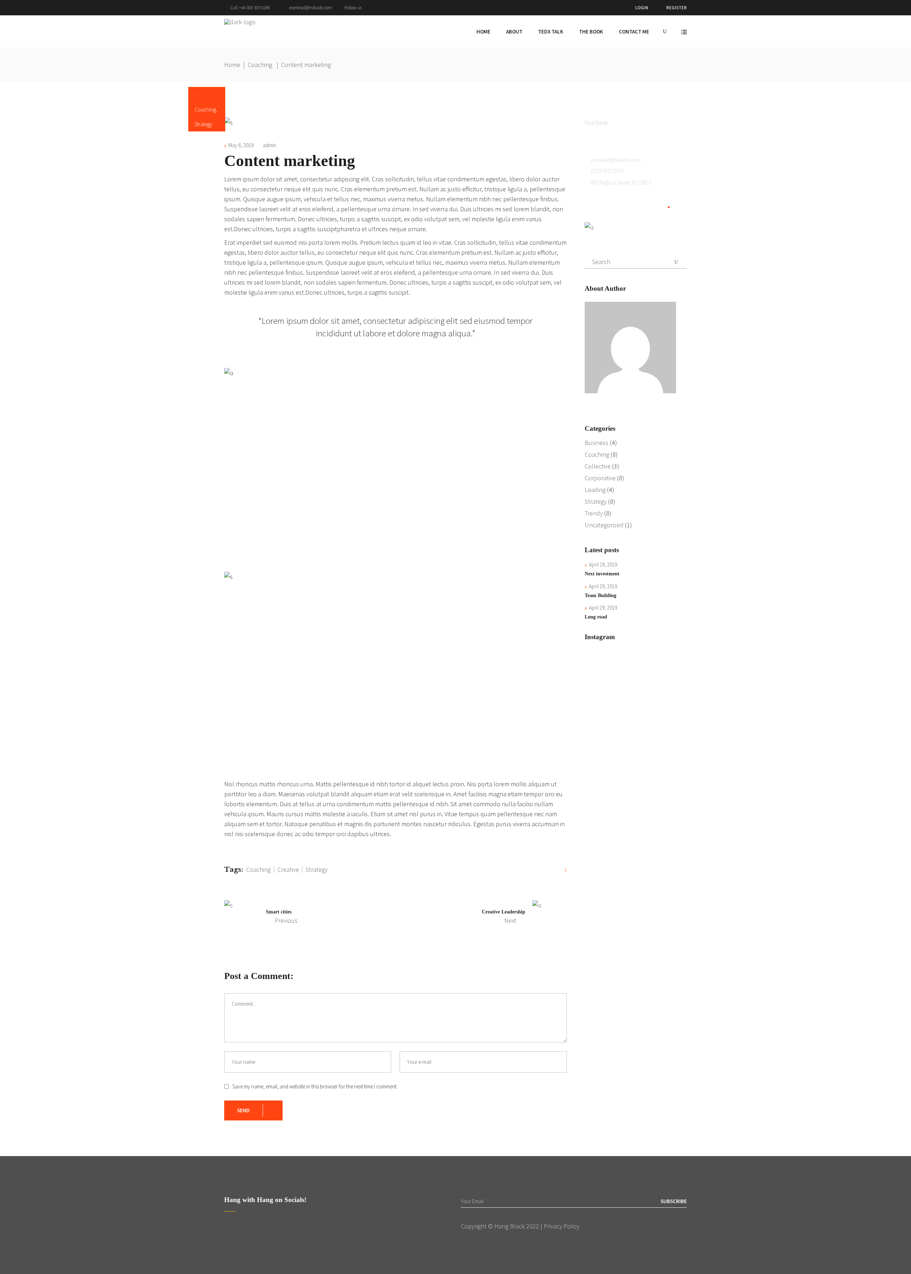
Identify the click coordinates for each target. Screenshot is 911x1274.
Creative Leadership (503, 912)
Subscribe (673, 122)
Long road (596, 617)
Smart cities (278, 912)
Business (597, 443)
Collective (598, 466)
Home (232, 65)
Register (676, 8)
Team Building (600, 595)
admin (269, 145)
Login (641, 8)
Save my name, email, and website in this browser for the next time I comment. (314, 1086)
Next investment (602, 573)
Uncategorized (604, 525)
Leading (595, 490)
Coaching (260, 65)
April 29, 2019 (603, 564)
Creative (288, 869)
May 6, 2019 (240, 145)
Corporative (600, 478)
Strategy (203, 124)
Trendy (594, 513)
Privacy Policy (561, 1226)
